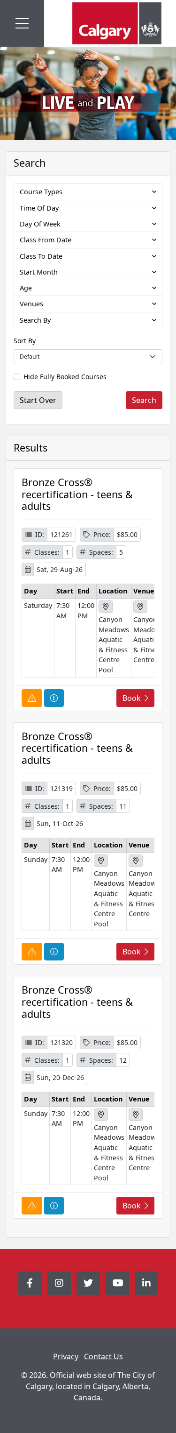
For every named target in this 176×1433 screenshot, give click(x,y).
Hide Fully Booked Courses (65, 376)
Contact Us (103, 1356)
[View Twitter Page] (88, 1283)
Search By (35, 320)
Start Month (39, 272)
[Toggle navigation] (22, 23)
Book (131, 698)
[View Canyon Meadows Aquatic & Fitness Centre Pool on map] (106, 606)
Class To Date (41, 256)
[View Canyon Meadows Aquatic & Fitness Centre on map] (140, 606)
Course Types (41, 191)
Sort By (25, 340)
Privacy (65, 1356)
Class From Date (45, 239)
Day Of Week (40, 223)
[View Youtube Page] (117, 1283)
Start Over (38, 400)
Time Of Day (39, 208)
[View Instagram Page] (59, 1283)
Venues (31, 303)
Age (26, 287)
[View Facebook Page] (30, 1283)
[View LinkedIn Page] (146, 1283)
